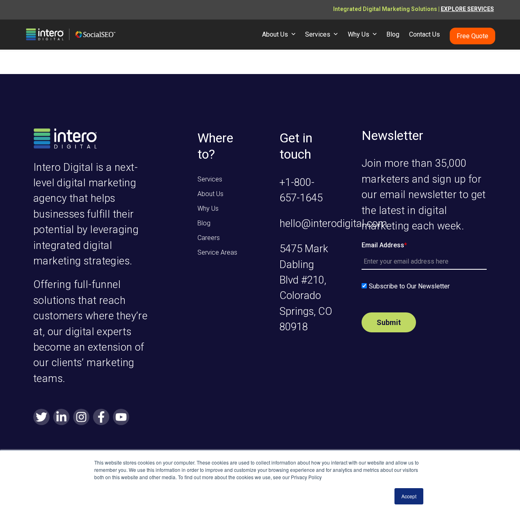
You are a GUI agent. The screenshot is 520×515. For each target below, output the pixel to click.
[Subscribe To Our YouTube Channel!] (121, 418)
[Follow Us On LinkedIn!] (61, 418)
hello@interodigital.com (333, 223)
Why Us (208, 208)
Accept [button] (408, 496)
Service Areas (217, 252)
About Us (210, 194)
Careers (208, 238)
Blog (203, 223)
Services (209, 179)
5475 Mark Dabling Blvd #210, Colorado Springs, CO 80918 (306, 287)
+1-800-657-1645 (301, 190)
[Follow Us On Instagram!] (81, 418)
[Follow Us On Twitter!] (41, 418)
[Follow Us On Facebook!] (101, 418)
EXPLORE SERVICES (467, 9)
